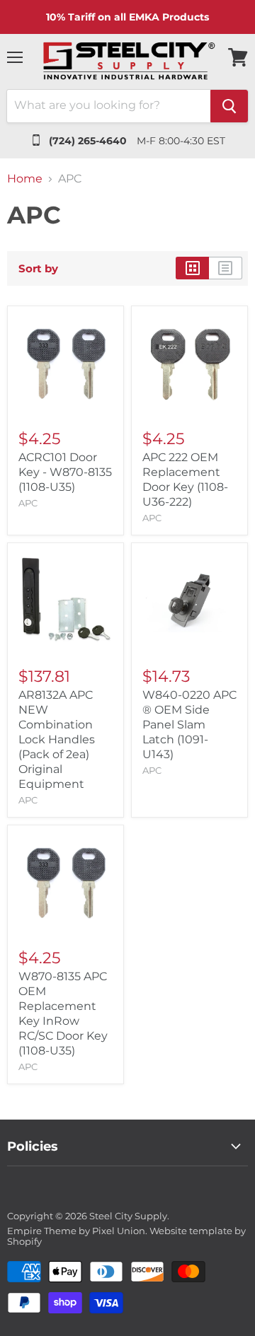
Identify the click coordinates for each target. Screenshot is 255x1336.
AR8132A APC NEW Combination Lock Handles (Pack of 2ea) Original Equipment (56, 739)
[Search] (229, 106)
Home (24, 179)
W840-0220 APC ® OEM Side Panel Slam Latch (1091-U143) (189, 724)
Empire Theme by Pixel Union (76, 1230)
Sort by (38, 268)
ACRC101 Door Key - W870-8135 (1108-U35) (65, 472)
